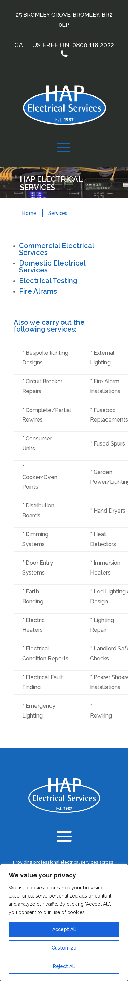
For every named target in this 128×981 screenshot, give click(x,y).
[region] (64, 922)
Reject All (64, 966)
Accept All (64, 929)
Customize (64, 948)
